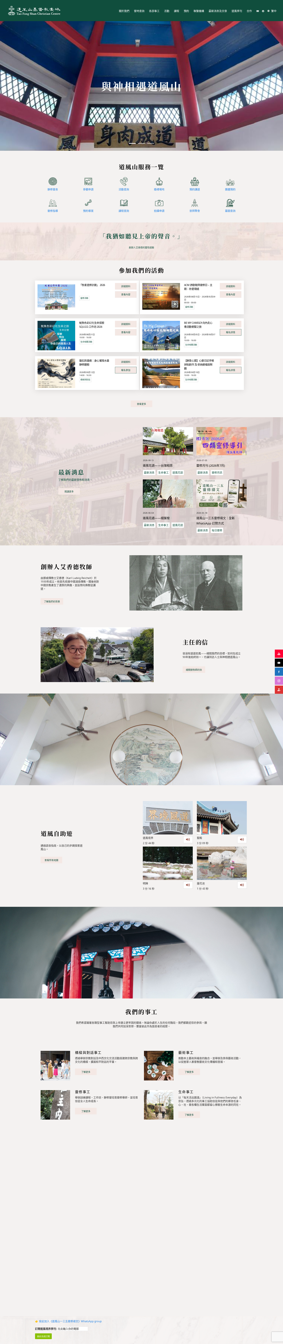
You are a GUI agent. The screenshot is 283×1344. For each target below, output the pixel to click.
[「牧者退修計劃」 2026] (56, 296)
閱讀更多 (69, 491)
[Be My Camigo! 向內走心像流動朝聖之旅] (161, 335)
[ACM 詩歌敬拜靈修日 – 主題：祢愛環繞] (161, 296)
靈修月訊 (217, 472)
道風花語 (177, 472)
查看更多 (141, 403)
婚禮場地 (159, 189)
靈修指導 (52, 211)
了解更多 (85, 1071)
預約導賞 (88, 211)
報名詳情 (230, 332)
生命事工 (163, 472)
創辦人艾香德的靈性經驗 (141, 247)
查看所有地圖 (51, 860)
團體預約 (230, 189)
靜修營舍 (52, 189)
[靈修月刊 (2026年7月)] (221, 441)
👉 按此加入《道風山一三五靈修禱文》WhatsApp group (68, 1321)
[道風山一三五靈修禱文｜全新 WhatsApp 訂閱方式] (221, 493)
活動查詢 (124, 189)
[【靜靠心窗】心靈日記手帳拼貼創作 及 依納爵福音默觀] (161, 373)
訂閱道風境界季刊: (46, 1329)
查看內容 (125, 294)
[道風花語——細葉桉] (168, 493)
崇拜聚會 (194, 211)
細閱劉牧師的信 (194, 669)
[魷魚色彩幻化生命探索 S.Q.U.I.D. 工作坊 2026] (56, 335)
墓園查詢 (230, 211)
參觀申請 (88, 189)
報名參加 (125, 370)
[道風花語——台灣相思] (168, 441)
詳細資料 (125, 286)
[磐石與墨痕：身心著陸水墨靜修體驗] (56, 373)
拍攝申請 (159, 211)
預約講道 (194, 189)
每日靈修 (217, 530)
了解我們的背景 (52, 601)
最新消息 (149, 472)
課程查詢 (124, 211)
